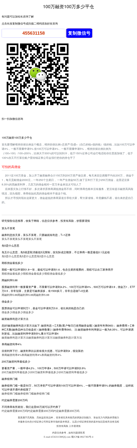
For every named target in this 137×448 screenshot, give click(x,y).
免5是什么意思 (10, 256)
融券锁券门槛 (10, 393)
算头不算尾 (8, 239)
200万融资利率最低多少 (16, 372)
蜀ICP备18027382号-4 (82, 437)
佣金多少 (7, 312)
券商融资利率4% (12, 355)
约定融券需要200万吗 (15, 411)
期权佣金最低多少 (12, 273)
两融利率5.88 (10, 295)
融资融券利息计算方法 (15, 337)
